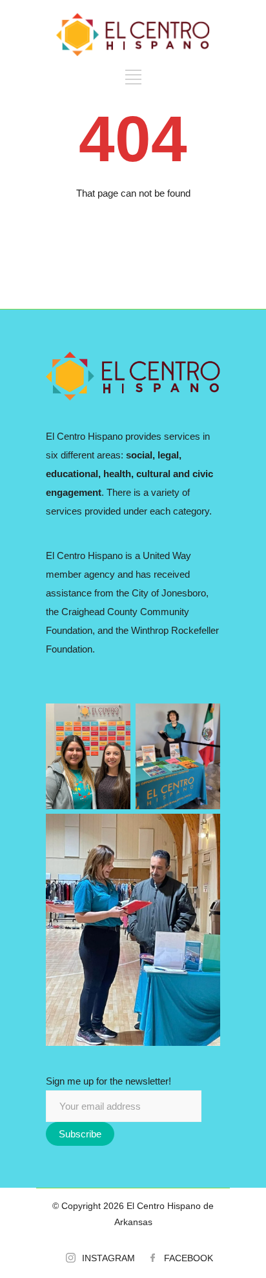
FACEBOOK (188, 1258)
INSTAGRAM (108, 1258)
